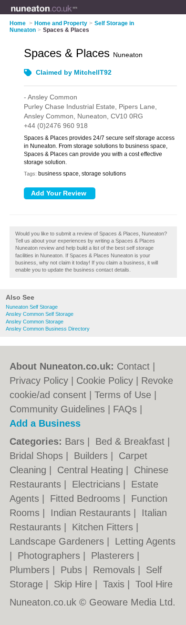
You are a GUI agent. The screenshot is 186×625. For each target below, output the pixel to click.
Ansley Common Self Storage (39, 314)
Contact (133, 366)
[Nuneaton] (77, 14)
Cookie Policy (104, 380)
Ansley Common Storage (34, 321)
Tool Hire (154, 584)
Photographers (50, 555)
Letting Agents (145, 541)
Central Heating (91, 470)
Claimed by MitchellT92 (74, 72)
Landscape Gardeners (58, 541)
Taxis (115, 584)
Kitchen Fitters (104, 527)
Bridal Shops (38, 455)
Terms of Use (122, 395)
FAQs (125, 409)
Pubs (73, 570)
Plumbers (31, 570)
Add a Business (45, 423)
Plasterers (114, 555)
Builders (92, 455)
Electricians (97, 484)
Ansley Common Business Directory (48, 329)
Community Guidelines (57, 409)
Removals (115, 570)
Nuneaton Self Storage (32, 307)
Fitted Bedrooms (86, 498)
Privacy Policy (39, 380)
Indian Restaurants (92, 513)
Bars (76, 441)
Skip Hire (74, 584)
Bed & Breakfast (131, 441)
